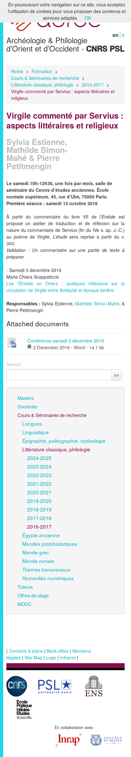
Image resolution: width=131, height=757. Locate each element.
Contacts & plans (26, 651)
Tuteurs (25, 586)
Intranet (68, 657)
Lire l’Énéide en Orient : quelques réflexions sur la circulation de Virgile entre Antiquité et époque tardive (65, 286)
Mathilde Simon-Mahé (97, 303)
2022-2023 (39, 475)
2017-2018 (39, 518)
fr (123, 34)
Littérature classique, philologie (42, 84)
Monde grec (35, 552)
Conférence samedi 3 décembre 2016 (65, 340)
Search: (14, 364)
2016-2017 (93, 84)
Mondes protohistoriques (49, 543)
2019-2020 (39, 500)
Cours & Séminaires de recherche (45, 78)
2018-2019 (39, 509)
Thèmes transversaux (46, 569)
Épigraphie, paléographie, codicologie (64, 440)
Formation (41, 71)
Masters (25, 397)
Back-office (58, 651)
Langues (32, 423)
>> (116, 375)
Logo (51, 657)
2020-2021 (39, 492)
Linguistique (35, 431)
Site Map (33, 657)
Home (17, 71)
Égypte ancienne (41, 534)
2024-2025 (39, 458)
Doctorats (27, 406)
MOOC (24, 604)
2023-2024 (39, 466)
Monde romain (38, 560)
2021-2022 (39, 483)
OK (88, 18)
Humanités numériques (48, 577)
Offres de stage (33, 595)
